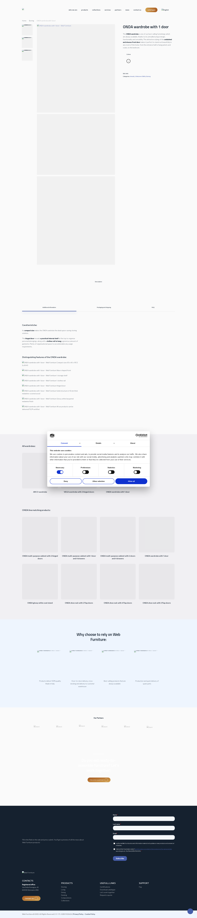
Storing (31, 21)
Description (98, 281)
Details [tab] (98, 443)
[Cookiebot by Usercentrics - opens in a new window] (137, 435)
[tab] (98, 281)
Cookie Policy (90, 914)
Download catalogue (107, 890)
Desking (64, 895)
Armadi (132, 76)
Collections (65, 901)
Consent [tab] (64, 443)
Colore (129, 54)
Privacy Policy (78, 914)
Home (24, 21)
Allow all (131, 481)
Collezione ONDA (140, 76)
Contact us (29, 898)
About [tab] (132, 443)
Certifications (105, 887)
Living (63, 890)
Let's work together (107, 892)
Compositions (66, 898)
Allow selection (98, 481)
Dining (63, 892)
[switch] (85, 472)
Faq (140, 887)
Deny (66, 481)
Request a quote (106, 895)
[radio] (128, 61)
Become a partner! (97, 780)
